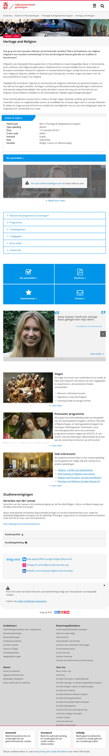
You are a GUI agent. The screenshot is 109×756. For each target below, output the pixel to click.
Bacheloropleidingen (12, 633)
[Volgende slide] (103, 334)
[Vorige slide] (6, 334)
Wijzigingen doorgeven (13, 679)
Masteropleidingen (11, 637)
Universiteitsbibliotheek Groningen (71, 629)
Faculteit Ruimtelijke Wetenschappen (72, 702)
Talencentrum (62, 637)
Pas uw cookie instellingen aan (46, 183)
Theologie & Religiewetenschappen (57, 15)
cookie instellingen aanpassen (32, 601)
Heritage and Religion (85, 15)
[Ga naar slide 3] (52, 359)
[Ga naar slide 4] (54, 359)
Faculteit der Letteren (65, 690)
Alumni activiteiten (11, 671)
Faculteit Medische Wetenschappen (72, 694)
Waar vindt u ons (63, 671)
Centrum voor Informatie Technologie (72, 645)
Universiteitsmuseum (65, 648)
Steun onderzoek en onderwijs (16, 682)
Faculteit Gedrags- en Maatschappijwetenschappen (79, 682)
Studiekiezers (10, 625)
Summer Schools (10, 645)
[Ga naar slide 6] (59, 359)
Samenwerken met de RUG (68, 641)
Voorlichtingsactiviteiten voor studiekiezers (22, 629)
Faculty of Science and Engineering (71, 709)
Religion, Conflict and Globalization (75, 470)
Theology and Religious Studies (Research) (79, 481)
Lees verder (95, 354)
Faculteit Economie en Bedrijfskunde (72, 679)
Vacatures (60, 675)
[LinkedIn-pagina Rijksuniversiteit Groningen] (58, 612)
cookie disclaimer (59, 751)
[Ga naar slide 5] (57, 359)
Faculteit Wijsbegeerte (66, 706)
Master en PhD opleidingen (27, 15)
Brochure (79, 278)
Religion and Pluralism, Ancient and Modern (80, 477)
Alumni (6, 667)
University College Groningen (69, 713)
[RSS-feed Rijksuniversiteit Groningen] (61, 612)
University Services (64, 721)
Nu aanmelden (14, 158)
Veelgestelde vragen (12, 656)
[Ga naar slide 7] (61, 359)
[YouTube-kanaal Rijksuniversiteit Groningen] (68, 612)
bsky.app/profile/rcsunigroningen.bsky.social (49, 559)
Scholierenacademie (12, 641)
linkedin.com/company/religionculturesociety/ (50, 570)
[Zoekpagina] (102, 6)
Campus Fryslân (63, 717)
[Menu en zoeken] (94, 6)
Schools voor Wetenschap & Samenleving (74, 660)
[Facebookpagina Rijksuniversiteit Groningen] (55, 612)
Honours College (10, 648)
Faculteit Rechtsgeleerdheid (68, 698)
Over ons (60, 667)
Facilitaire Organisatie (66, 725)
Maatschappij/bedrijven (68, 625)
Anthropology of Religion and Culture (76, 474)
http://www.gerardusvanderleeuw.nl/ (21, 524)
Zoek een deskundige (65, 633)
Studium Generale (64, 656)
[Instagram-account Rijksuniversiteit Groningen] (65, 612)
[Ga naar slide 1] (47, 359)
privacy (43, 751)
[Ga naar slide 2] (50, 359)
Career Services (63, 652)
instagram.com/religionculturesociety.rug (47, 564)
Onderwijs (7, 15)
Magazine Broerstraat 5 (13, 675)
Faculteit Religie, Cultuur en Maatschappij (74, 686)
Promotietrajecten (11, 652)
